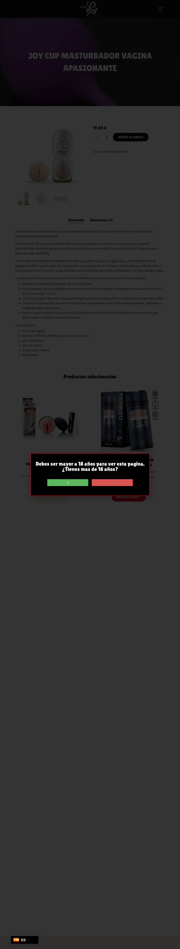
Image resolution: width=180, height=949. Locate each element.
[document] (90, 474)
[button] (67, 482)
